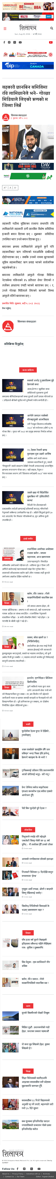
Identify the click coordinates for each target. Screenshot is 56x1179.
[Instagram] (9, 43)
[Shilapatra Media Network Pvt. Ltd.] (28, 27)
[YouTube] (20, 43)
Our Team (20, 1177)
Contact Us (9, 1177)
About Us (5, 1174)
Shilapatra (51, 42)
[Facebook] (4, 43)
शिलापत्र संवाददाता (19, 116)
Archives (46, 1174)
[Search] (51, 28)
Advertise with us (33, 1174)
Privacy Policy (17, 1174)
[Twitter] (14, 43)
